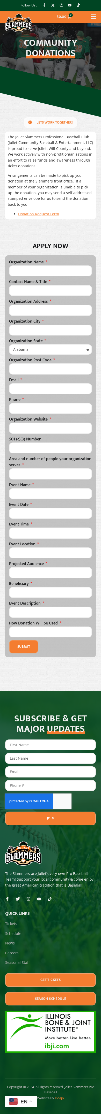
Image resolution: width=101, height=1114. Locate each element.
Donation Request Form (38, 213)
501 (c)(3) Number (25, 439)
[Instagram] (61, 5)
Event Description (25, 603)
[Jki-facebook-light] (7, 899)
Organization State (26, 341)
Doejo (59, 1098)
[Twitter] (18, 899)
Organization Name (27, 262)
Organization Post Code (31, 360)
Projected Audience (27, 564)
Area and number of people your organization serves (50, 462)
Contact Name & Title (28, 282)
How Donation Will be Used (34, 623)
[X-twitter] (52, 5)
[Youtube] (69, 5)
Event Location (23, 544)
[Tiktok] (78, 5)
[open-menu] (93, 17)
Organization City (25, 321)
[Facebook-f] (44, 5)
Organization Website (29, 419)
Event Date (19, 505)
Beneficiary (19, 584)
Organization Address (29, 302)
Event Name (20, 485)
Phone (15, 400)
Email (14, 380)
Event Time (19, 524)
